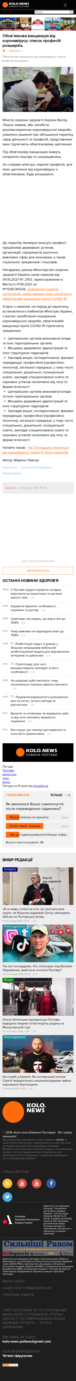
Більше (56, 795)
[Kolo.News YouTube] (38, 752)
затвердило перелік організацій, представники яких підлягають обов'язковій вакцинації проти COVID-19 (37, 294)
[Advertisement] (32, 206)
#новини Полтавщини (36, 467)
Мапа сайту (14, 1281)
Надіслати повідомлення (27, 1288)
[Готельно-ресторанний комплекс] (38, 24)
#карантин (10, 467)
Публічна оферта (18, 1295)
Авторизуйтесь (38, 570)
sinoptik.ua (40, 786)
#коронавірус (12, 473)
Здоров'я (11, 488)
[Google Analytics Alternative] (10, 1365)
